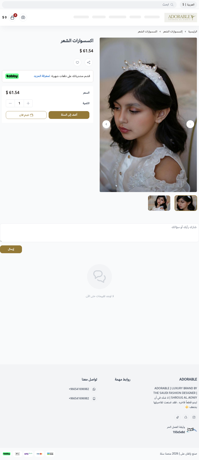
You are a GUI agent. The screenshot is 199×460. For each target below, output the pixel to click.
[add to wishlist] (77, 62)
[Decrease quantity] (10, 103)
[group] (148, 115)
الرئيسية (192, 31)
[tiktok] (178, 417)
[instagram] (194, 417)
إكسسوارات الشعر (172, 31)
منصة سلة (165, 454)
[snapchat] (186, 417)
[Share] (89, 62)
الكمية (86, 103)
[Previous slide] (190, 124)
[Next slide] (106, 124)
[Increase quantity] (28, 103)
